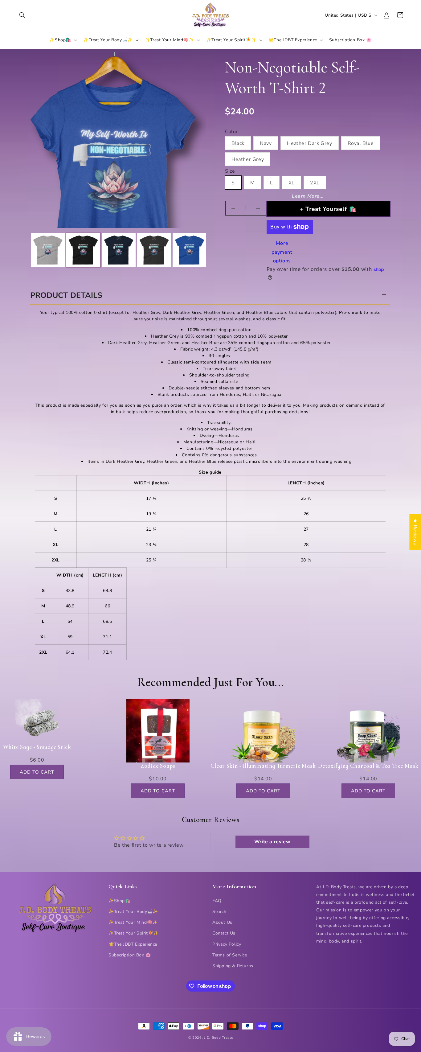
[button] (22, 15)
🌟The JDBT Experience (132, 944)
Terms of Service (229, 955)
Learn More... (308, 196)
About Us (222, 923)
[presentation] (24, 250)
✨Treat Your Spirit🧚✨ (133, 933)
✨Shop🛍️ (119, 901)
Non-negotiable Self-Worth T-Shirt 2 (292, 78)
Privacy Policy (226, 944)
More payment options (282, 252)
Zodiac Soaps (158, 765)
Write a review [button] (272, 841)
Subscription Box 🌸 (129, 955)
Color (231, 132)
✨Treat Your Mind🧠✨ (133, 923)
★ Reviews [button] (415, 532)
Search (219, 911)
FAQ (217, 901)
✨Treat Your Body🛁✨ (133, 911)
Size (230, 171)
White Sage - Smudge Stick (37, 747)
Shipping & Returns (232, 966)
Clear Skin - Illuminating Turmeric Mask (263, 765)
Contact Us (223, 933)
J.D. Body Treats (218, 1037)
